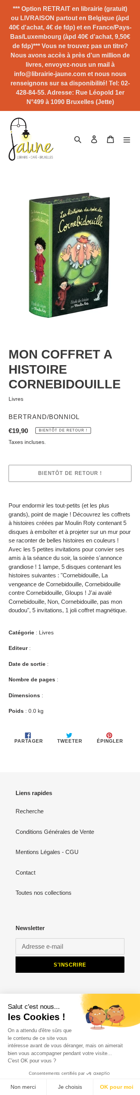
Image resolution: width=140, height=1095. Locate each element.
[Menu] (127, 139)
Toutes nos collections (44, 892)
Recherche (30, 811)
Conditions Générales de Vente (55, 831)
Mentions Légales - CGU (47, 852)
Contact (25, 872)
